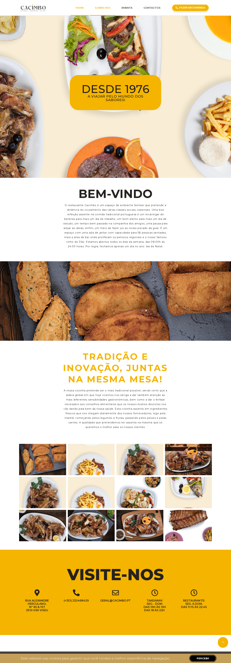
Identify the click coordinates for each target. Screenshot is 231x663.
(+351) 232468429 (76, 600)
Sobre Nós (102, 7)
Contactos (152, 7)
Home (80, 7)
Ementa (127, 7)
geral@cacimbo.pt (115, 600)
